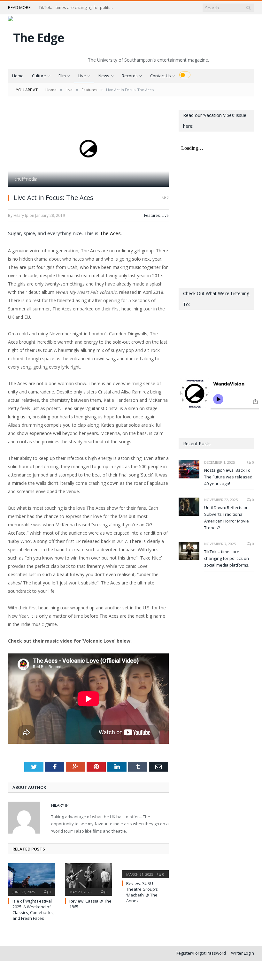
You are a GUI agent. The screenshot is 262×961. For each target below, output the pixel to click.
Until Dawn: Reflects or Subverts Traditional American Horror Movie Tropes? (226, 517)
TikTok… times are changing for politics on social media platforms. (77, 7)
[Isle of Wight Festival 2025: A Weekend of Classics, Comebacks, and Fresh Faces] (31, 878)
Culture (39, 76)
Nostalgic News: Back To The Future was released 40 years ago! (228, 476)
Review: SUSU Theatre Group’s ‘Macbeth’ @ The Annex (142, 892)
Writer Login (242, 953)
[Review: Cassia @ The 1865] (88, 878)
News (103, 76)
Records (130, 76)
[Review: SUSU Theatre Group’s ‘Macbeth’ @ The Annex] (145, 870)
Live (82, 76)
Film (62, 76)
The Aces (110, 233)
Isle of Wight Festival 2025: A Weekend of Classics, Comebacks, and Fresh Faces (33, 909)
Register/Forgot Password (201, 953)
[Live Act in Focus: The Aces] (88, 149)
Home (18, 76)
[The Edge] (36, 36)
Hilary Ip (60, 805)
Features (152, 215)
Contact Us (160, 76)
